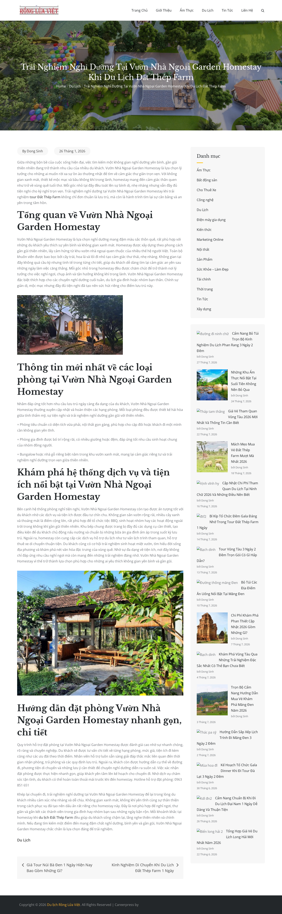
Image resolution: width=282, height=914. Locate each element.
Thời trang (205, 289)
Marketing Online (210, 239)
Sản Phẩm (204, 259)
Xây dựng (204, 309)
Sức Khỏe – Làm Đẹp (213, 269)
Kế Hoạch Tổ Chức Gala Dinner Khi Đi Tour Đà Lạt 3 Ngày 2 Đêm (227, 771)
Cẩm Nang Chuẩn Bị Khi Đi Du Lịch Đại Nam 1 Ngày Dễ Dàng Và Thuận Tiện (227, 804)
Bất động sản (207, 180)
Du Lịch (207, 10)
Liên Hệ (247, 10)
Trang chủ (140, 10)
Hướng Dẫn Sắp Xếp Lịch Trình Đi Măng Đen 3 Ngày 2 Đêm (227, 738)
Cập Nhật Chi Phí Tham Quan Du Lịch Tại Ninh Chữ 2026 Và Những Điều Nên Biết (227, 489)
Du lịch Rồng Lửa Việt (63, 904)
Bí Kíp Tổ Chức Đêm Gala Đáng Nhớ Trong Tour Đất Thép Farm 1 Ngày (227, 522)
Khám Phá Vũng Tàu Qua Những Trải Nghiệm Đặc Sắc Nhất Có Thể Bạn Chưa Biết (227, 660)
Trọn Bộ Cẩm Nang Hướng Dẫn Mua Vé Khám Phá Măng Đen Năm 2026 (244, 699)
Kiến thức (204, 229)
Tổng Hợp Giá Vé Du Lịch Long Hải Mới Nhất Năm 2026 (227, 837)
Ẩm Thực (187, 10)
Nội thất (203, 249)
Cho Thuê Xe (206, 190)
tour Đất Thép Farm (45, 197)
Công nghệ (205, 200)
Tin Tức (227, 10)
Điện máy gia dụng (211, 219)
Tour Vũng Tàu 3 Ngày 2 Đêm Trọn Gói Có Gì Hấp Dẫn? (227, 555)
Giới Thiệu (164, 10)
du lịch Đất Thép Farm (56, 817)
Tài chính (204, 279)
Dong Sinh (35, 151)
